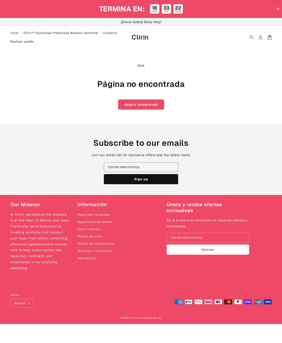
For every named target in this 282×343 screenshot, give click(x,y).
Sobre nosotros (88, 229)
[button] (251, 37)
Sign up (141, 179)
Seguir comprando (141, 104)
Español (20, 303)
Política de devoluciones (96, 243)
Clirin (135, 317)
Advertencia (86, 258)
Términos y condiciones (95, 251)
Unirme (207, 249)
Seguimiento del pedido (95, 222)
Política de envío (90, 236)
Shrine (157, 317)
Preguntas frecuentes (93, 214)
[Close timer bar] (278, 9)
